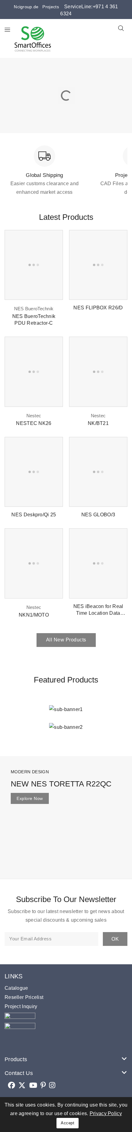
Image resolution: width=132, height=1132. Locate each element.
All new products (66, 639)
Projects (49, 6)
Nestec (33, 415)
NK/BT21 (98, 423)
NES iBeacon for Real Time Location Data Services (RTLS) (98, 613)
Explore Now (30, 798)
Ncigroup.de (26, 6)
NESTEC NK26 (33, 423)
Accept (67, 1123)
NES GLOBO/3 (98, 514)
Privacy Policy (106, 1113)
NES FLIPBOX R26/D (98, 307)
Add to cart (54, 240)
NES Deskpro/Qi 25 (33, 514)
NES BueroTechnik (34, 308)
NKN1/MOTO (34, 615)
